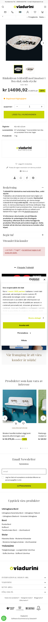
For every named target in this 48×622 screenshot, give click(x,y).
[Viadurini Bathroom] (24, 148)
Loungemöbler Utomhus (25, 550)
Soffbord (5, 527)
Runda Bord (6, 524)
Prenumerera (25, 486)
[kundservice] (12, 12)
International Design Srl (15, 577)
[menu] (45, 6)
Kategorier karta (26, 598)
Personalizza (22, 333)
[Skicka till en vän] (15, 178)
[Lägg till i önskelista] (23, 423)
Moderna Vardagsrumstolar (13, 542)
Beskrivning (10, 187)
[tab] (24, 187)
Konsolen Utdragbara (28, 516)
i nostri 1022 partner (16, 291)
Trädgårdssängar (8, 550)
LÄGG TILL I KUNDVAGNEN (24, 114)
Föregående (33, 17)
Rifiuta (24, 340)
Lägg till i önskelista (25, 164)
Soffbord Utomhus (22, 553)
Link (19, 480)
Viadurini (7, 582)
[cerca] (3, 6)
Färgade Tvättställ (25, 267)
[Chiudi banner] (44, 279)
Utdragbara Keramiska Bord (12, 513)
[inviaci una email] (5, 12)
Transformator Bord (9, 530)
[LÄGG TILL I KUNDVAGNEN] (16, 423)
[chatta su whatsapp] (3, 618)
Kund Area (7, 587)
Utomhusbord (24, 530)
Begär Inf (8, 235)
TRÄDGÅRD (8, 546)
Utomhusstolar (30, 542)
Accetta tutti (24, 325)
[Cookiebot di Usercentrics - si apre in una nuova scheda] (29, 279)
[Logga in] (27, 12)
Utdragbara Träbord (32, 513)
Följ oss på (7, 592)
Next (43, 43)
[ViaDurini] (24, 6)
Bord (4, 520)
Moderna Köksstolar (23, 539)
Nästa (41, 17)
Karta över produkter (12, 598)
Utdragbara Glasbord (11, 516)
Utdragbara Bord (10, 509)
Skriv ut (25, 171)
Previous (4, 43)
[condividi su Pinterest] (33, 178)
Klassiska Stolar (8, 539)
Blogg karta (38, 598)
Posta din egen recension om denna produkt (25, 167)
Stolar (5, 535)
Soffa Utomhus (8, 553)
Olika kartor (23, 600)
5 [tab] (29, 450)
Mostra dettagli (34, 318)
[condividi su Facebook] (27, 178)
